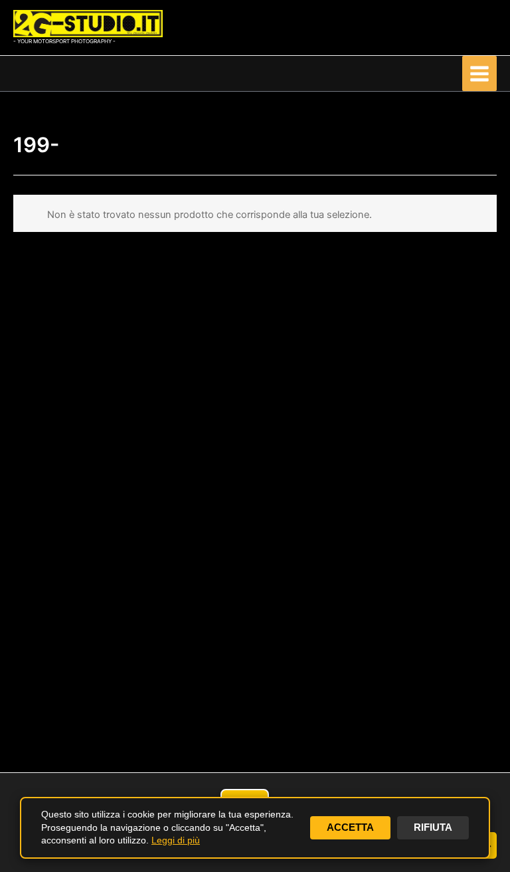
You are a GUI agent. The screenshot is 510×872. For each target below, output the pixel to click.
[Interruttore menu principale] (479, 73)
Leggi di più (175, 840)
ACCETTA (350, 827)
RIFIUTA (433, 827)
